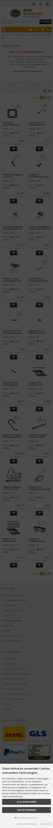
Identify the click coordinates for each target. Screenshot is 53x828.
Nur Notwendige (26, 810)
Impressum (46, 824)
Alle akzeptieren (26, 802)
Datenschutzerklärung (26, 824)
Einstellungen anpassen (28, 818)
